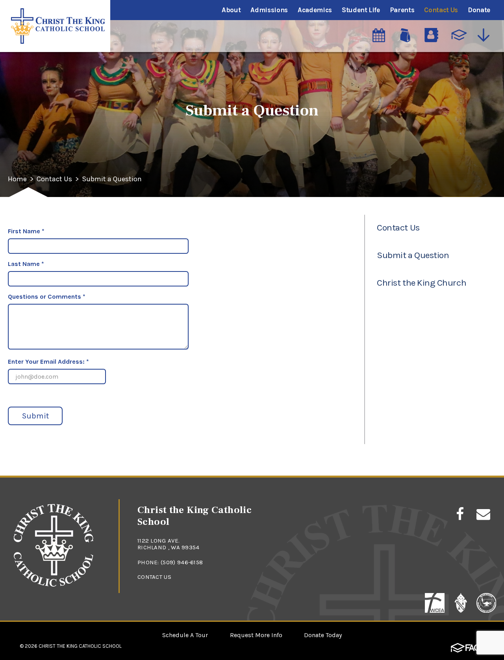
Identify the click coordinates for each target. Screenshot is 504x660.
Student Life (361, 10)
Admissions (269, 10)
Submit (35, 415)
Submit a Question (112, 179)
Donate (479, 10)
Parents (402, 10)
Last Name (26, 264)
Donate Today (323, 635)
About (231, 10)
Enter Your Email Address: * (48, 361)
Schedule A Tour (185, 635)
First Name (26, 231)
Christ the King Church (421, 282)
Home (17, 179)
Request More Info (256, 635)
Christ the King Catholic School (80, 646)
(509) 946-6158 (182, 562)
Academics (315, 10)
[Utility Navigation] (485, 35)
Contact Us (441, 10)
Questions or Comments (46, 296)
